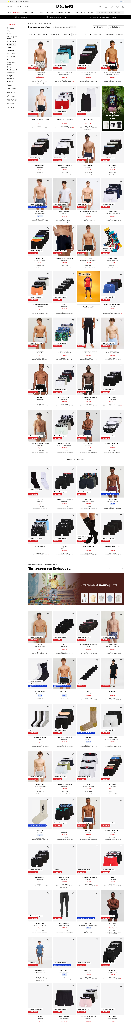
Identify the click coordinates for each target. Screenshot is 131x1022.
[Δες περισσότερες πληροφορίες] (40, 83)
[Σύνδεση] (106, 6)
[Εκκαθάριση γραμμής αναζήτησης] (123, 12)
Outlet (11, 1)
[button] (100, 27)
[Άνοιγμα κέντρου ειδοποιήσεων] (112, 6)
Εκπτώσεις (38, 23)
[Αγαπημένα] (117, 6)
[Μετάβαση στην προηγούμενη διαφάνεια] (111, 568)
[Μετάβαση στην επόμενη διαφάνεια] (122, 568)
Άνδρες (18, 6)
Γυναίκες (10, 6)
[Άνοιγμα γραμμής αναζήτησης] (97, 12)
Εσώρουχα (47, 23)
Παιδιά (27, 6)
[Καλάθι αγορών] (123, 6)
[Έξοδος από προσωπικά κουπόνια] (100, 6)
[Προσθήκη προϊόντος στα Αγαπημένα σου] (48, 42)
